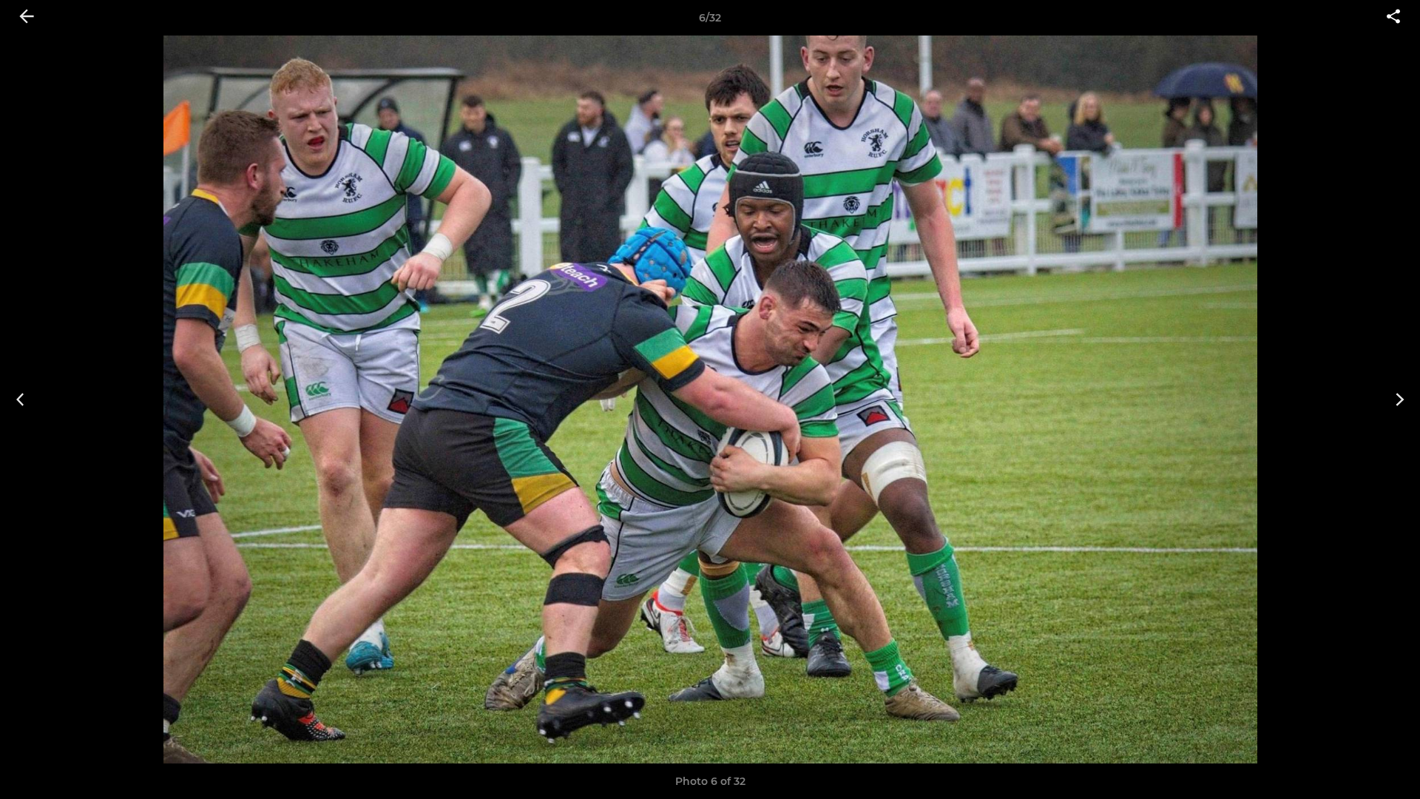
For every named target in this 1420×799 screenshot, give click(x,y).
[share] (1393, 17)
